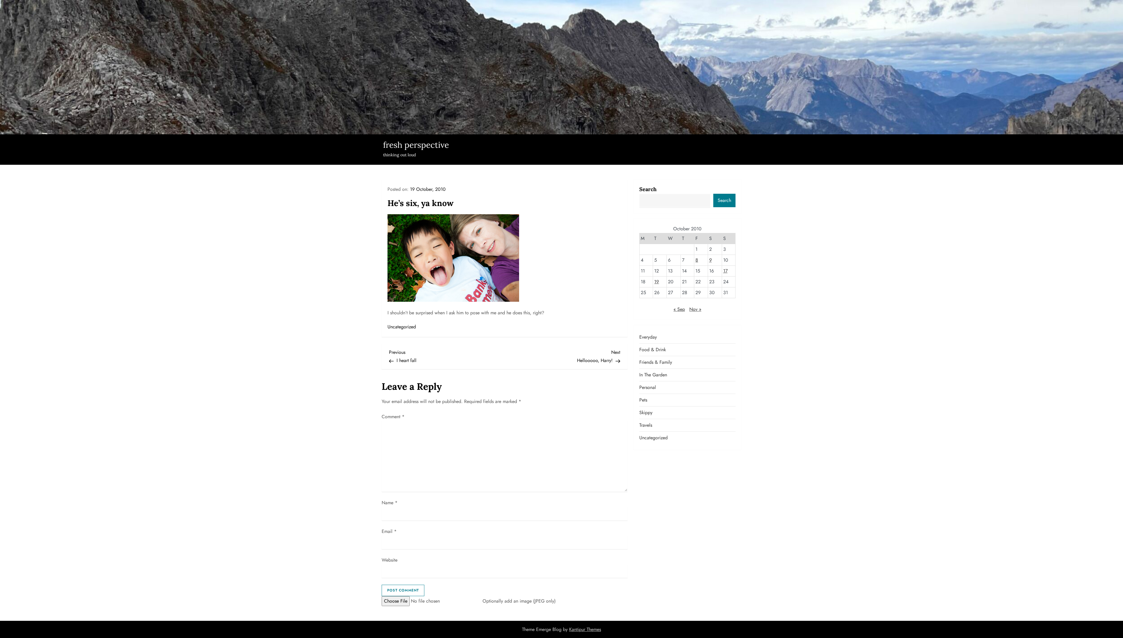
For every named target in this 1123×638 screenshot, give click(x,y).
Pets (643, 400)
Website (389, 560)
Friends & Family (655, 362)
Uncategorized (401, 326)
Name (389, 502)
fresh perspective (416, 145)
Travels (645, 425)
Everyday (648, 337)
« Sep (679, 309)
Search (648, 189)
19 (656, 281)
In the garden (653, 374)
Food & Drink (652, 349)
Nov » (695, 309)
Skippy (645, 412)
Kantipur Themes (585, 629)
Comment (393, 416)
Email (389, 531)
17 (725, 270)
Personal (647, 387)
